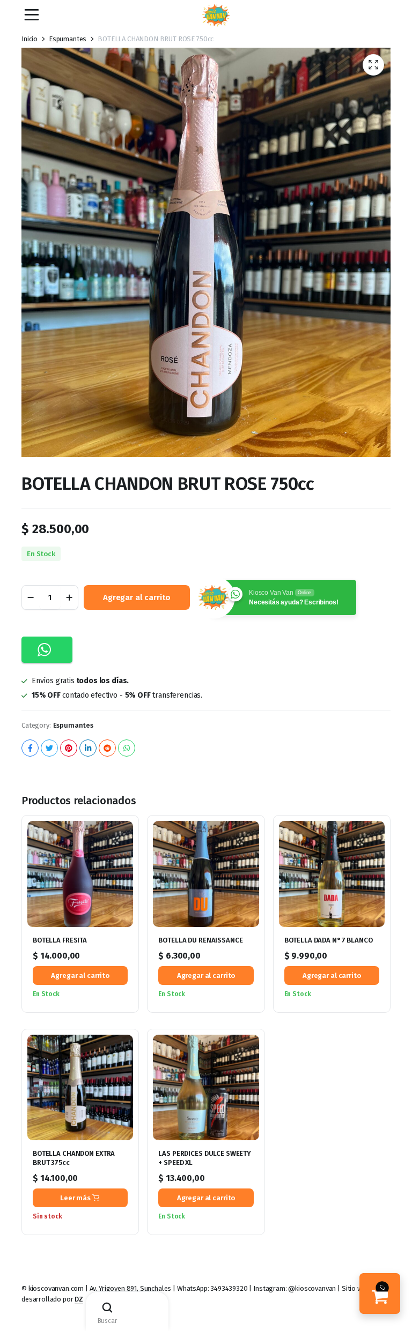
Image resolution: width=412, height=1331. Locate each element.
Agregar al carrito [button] (80, 975)
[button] (373, 65)
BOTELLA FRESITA (60, 940)
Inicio (29, 38)
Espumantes (67, 38)
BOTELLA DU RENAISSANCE (200, 940)
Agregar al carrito (137, 597)
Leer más (75, 1198)
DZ (79, 1299)
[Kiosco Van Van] (216, 15)
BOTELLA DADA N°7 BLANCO (328, 940)
